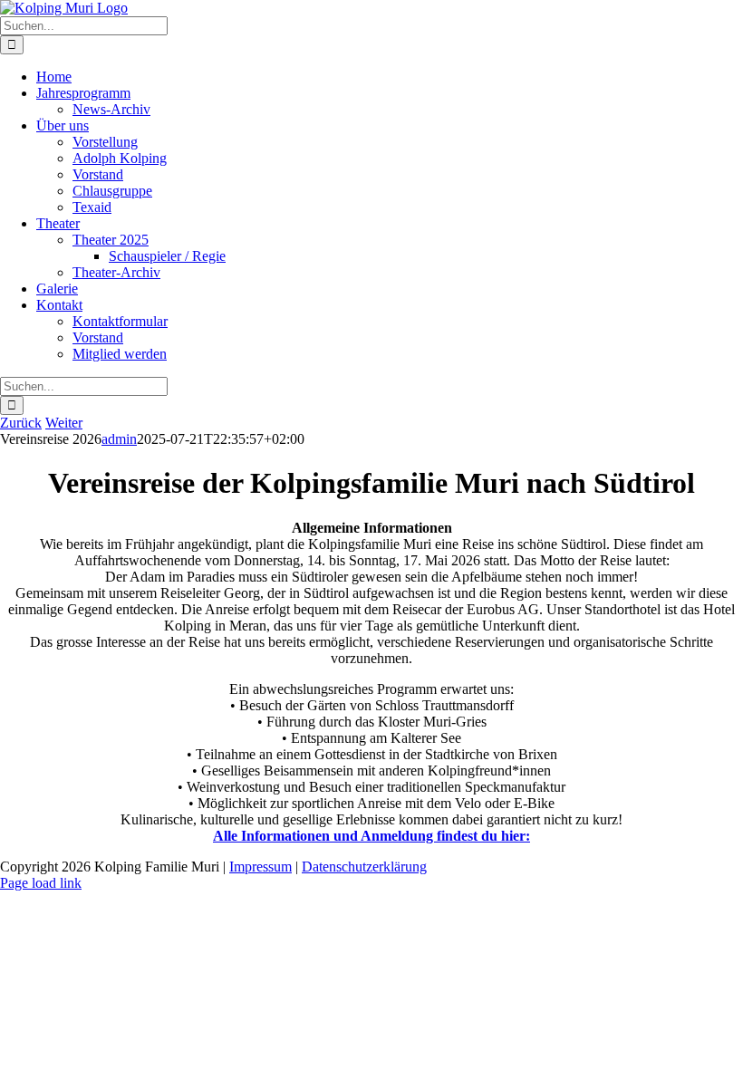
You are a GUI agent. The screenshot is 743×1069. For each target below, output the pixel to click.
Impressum (260, 866)
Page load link (41, 883)
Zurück (21, 422)
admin (119, 439)
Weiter (63, 422)
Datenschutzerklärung (364, 866)
